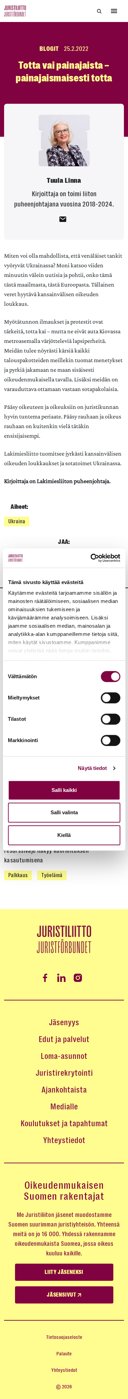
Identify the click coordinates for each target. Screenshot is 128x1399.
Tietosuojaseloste (64, 1337)
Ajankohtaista (64, 1090)
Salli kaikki (64, 790)
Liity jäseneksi (64, 1272)
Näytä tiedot (92, 768)
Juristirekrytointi (64, 1073)
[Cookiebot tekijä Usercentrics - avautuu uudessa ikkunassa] (91, 557)
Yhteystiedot (64, 1140)
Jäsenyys (64, 1022)
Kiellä (64, 835)
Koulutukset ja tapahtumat (64, 1123)
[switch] (110, 697)
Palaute (64, 1354)
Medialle (64, 1106)
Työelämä (51, 875)
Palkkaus (18, 875)
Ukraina (16, 521)
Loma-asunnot (64, 1056)
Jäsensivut (62, 1295)
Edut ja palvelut (64, 1039)
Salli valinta (64, 812)
